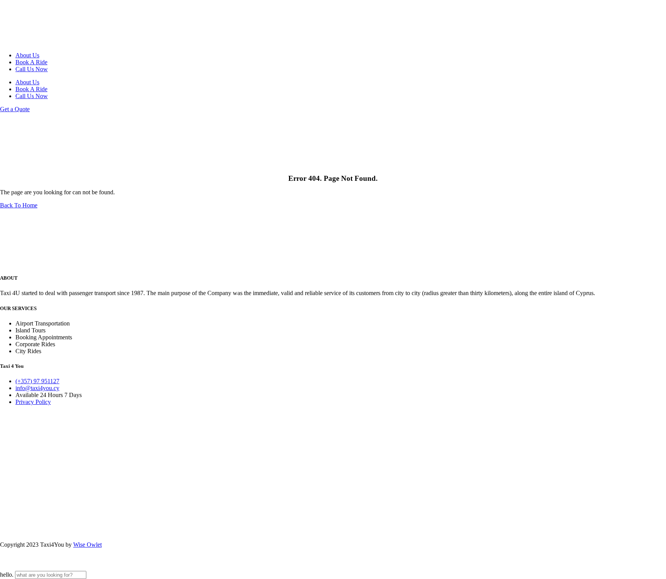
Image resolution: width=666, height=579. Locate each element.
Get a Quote (15, 109)
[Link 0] (34, 42)
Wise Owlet (87, 544)
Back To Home (18, 205)
